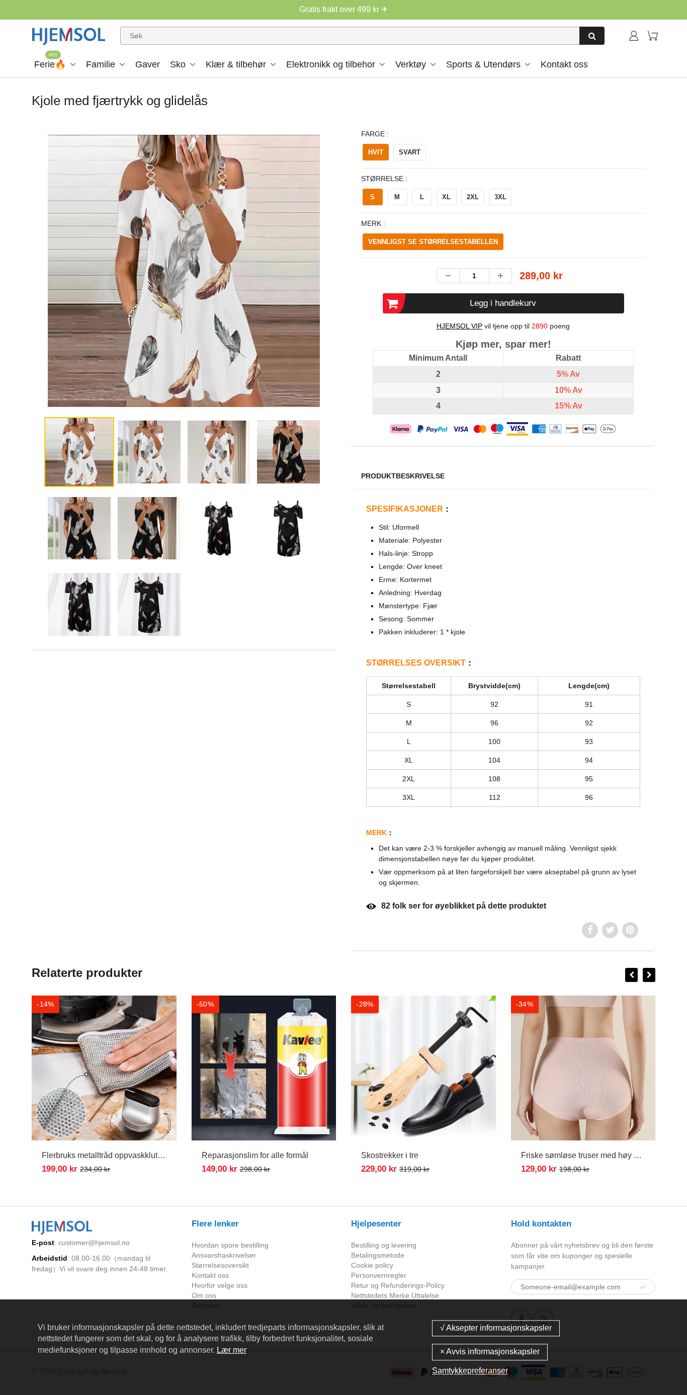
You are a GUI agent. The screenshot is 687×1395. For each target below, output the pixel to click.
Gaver (147, 64)
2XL (473, 197)
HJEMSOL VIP (459, 326)
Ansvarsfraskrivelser (224, 1255)
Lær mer (231, 1350)
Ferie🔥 (50, 64)
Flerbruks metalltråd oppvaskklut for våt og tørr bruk (133, 1155)
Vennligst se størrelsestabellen (433, 241)
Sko (178, 64)
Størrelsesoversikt (220, 1265)
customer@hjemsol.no (94, 1243)
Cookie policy (372, 1265)
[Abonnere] (642, 1287)
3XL (500, 197)
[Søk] (592, 36)
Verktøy (410, 64)
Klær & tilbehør (236, 64)
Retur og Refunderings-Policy (398, 1285)
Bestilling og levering (383, 1245)
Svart (409, 152)
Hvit (375, 152)
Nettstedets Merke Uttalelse (395, 1295)
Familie (100, 64)
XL (446, 197)
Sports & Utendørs (483, 64)
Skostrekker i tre (389, 1155)
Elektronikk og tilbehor (330, 64)
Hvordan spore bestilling (230, 1245)
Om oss (204, 1295)
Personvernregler (378, 1275)
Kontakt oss (564, 64)
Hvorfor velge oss (219, 1285)
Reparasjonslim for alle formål (255, 1155)
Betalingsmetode (377, 1255)
